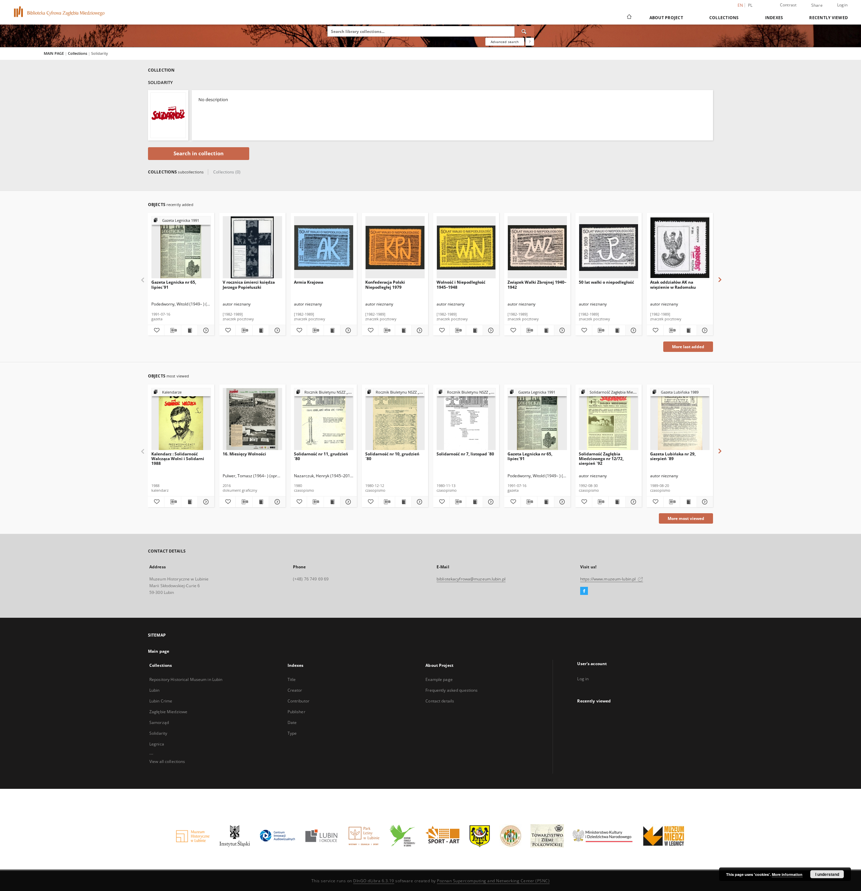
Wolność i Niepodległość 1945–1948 (461, 284)
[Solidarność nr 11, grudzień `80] (323, 419)
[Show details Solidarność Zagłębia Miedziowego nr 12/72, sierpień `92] (633, 501)
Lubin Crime (160, 701)
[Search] (524, 31)
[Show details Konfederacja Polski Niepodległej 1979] (419, 330)
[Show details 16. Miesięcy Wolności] (276, 501)
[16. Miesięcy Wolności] (252, 419)
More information (787, 874)
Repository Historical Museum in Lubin (185, 679)
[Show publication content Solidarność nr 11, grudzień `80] (332, 501)
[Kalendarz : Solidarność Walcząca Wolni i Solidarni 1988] (181, 419)
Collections (724, 18)
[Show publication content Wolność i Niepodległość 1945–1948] (474, 330)
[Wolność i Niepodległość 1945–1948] (466, 247)
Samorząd (159, 722)
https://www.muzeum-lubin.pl (608, 579)
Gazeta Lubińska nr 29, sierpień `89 (673, 456)
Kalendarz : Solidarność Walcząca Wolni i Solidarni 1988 (177, 458)
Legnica (156, 744)
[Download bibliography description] (172, 330)
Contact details (439, 701)
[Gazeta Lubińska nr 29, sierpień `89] (679, 419)
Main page (158, 651)
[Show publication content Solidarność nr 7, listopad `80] (474, 501)
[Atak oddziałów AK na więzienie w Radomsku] (679, 247)
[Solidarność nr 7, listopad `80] (466, 419)
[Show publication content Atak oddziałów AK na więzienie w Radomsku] (688, 330)
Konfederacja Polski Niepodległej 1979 (385, 284)
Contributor (298, 701)
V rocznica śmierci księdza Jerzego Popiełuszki (249, 284)
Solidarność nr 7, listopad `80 (465, 454)
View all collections (167, 761)
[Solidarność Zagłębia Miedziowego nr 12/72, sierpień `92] (608, 419)
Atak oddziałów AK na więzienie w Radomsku (673, 284)
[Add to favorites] (156, 330)
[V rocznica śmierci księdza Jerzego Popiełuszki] (252, 247)
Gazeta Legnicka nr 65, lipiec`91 (173, 284)
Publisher (296, 712)
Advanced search (505, 41)
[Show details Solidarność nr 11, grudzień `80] (347, 501)
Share (817, 5)
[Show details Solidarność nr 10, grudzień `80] (419, 501)
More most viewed (686, 518)
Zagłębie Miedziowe (168, 712)
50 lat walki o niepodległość (606, 282)
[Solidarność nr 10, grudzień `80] (395, 419)
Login (842, 5)
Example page (438, 679)
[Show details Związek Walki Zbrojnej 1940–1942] (561, 330)
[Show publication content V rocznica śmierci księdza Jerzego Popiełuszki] (261, 330)
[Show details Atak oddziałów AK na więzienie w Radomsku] (704, 330)
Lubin (154, 690)
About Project (666, 18)
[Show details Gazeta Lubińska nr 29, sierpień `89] (704, 501)
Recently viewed (828, 18)
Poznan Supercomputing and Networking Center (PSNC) (493, 881)
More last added (688, 347)
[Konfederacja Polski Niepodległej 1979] (395, 247)
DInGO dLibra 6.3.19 (373, 881)
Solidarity (158, 733)
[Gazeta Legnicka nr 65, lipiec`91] (181, 247)
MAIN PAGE (54, 53)
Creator (295, 690)
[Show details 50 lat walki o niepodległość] (633, 330)
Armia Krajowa (308, 282)
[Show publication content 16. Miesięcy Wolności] (261, 501)
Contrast (788, 5)
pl (750, 5)
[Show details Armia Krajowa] (347, 330)
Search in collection (199, 153)
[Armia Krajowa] (323, 247)
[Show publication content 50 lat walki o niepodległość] (617, 330)
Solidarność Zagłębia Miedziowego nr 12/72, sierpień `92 (601, 458)
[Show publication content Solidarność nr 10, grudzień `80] (403, 501)
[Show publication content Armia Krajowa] (332, 330)
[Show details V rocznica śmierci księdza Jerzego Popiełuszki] (276, 330)
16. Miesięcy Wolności (244, 454)
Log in (583, 679)
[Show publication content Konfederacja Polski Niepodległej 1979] (403, 330)
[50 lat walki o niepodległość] (608, 247)
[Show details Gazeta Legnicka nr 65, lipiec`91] (205, 330)
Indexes (774, 18)
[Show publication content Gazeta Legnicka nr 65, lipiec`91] (189, 330)
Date (292, 722)
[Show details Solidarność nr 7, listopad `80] (490, 501)
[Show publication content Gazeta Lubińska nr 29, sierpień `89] (688, 501)
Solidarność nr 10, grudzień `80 (392, 456)
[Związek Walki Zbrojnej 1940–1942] (537, 247)
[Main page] (628, 17)
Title (292, 679)
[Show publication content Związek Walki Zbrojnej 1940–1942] (545, 330)
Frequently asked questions (451, 690)
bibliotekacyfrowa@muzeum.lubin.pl (471, 579)
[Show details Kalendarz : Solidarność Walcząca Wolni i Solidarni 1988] (205, 501)
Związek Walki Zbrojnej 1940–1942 (537, 284)
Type (292, 733)
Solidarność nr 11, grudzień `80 (321, 456)
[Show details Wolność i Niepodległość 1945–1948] (490, 330)
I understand (827, 874)
